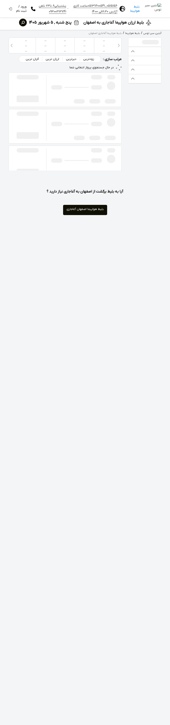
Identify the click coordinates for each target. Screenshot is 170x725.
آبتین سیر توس (152, 33)
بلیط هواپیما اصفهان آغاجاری (85, 209)
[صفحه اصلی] (152, 8)
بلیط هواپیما (135, 9)
